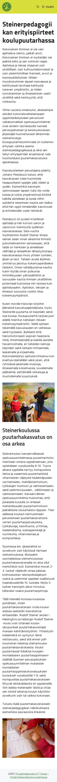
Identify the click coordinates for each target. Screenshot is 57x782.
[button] (38, 7)
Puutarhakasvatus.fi (27, 773)
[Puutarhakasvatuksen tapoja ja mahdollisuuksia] (7, 7)
